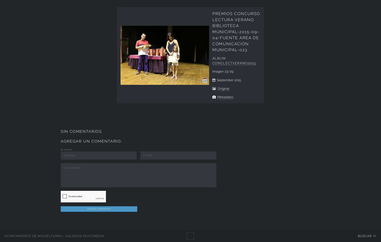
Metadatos (225, 97)
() (67, 149)
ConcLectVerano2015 (234, 63)
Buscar (365, 236)
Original (223, 88)
